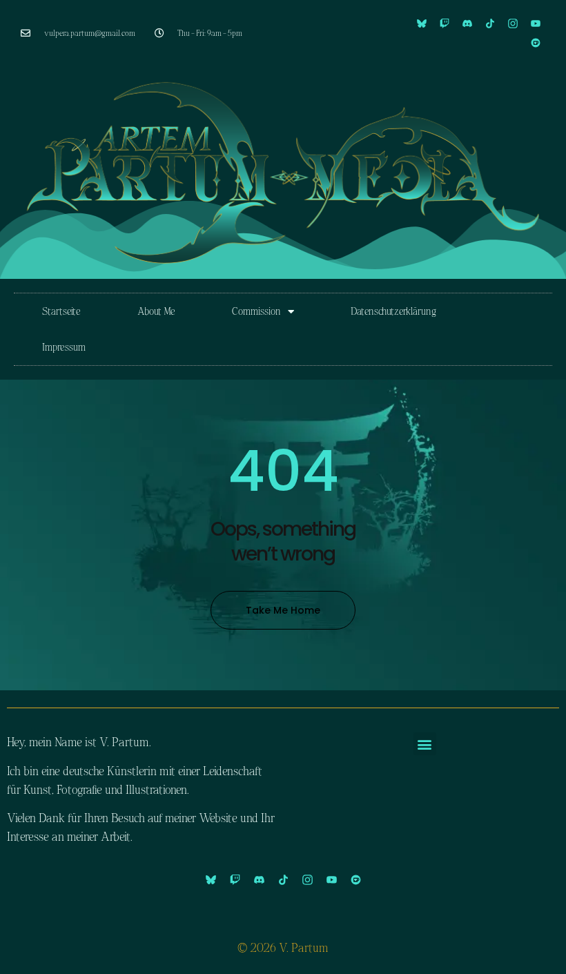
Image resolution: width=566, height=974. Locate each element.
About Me (156, 311)
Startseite (61, 311)
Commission (256, 311)
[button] (424, 743)
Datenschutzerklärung (393, 311)
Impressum (64, 347)
